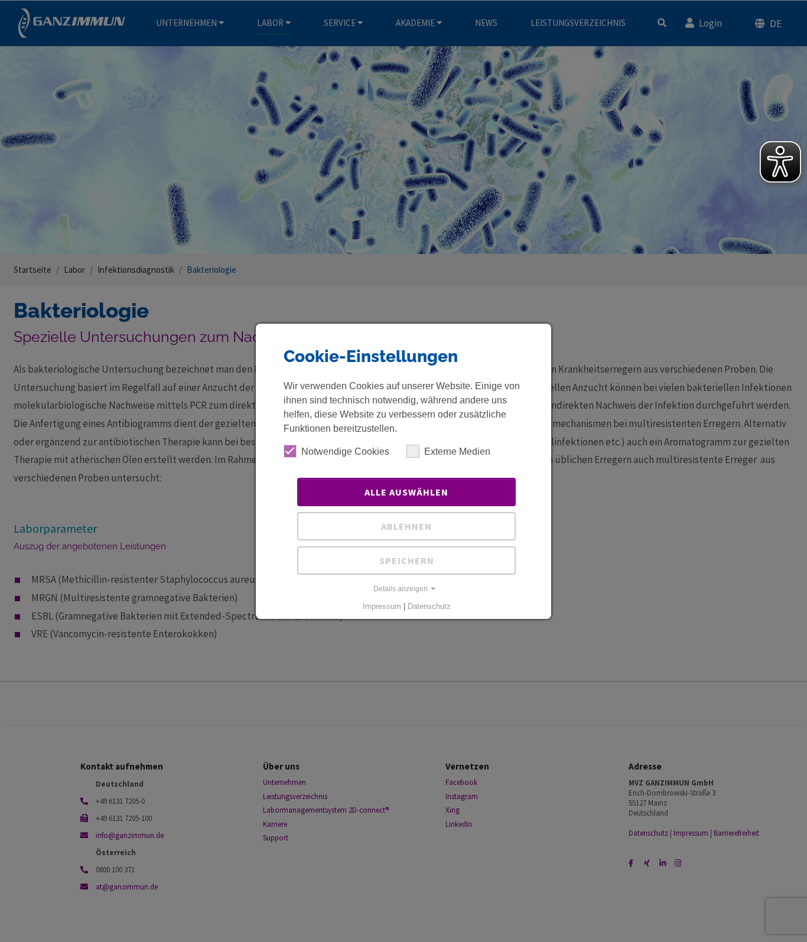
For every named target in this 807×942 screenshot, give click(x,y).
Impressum (382, 606)
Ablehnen (406, 526)
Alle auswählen (406, 492)
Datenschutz (429, 606)
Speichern (406, 560)
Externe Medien (457, 451)
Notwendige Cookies (345, 451)
